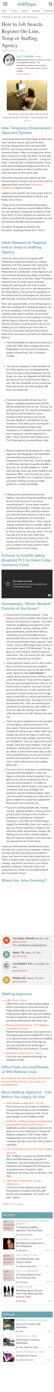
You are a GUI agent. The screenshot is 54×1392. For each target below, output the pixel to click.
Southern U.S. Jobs (26, 1336)
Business (36, 11)
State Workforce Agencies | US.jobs (25, 1103)
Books (24, 11)
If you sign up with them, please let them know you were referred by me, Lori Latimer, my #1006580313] (26, 1081)
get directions (20, 942)
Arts (4, 11)
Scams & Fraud (24, 1287)
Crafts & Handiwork (27, 1271)
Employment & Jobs (27, 1255)
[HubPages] (27, 4)
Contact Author (22, 74)
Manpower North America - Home (24, 1053)
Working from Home (26, 1355)
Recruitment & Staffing (29, 1239)
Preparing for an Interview (31, 1320)
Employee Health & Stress (30, 1352)
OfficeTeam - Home (16, 1000)
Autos (14, 11)
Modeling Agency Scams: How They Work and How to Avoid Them (29, 1293)
